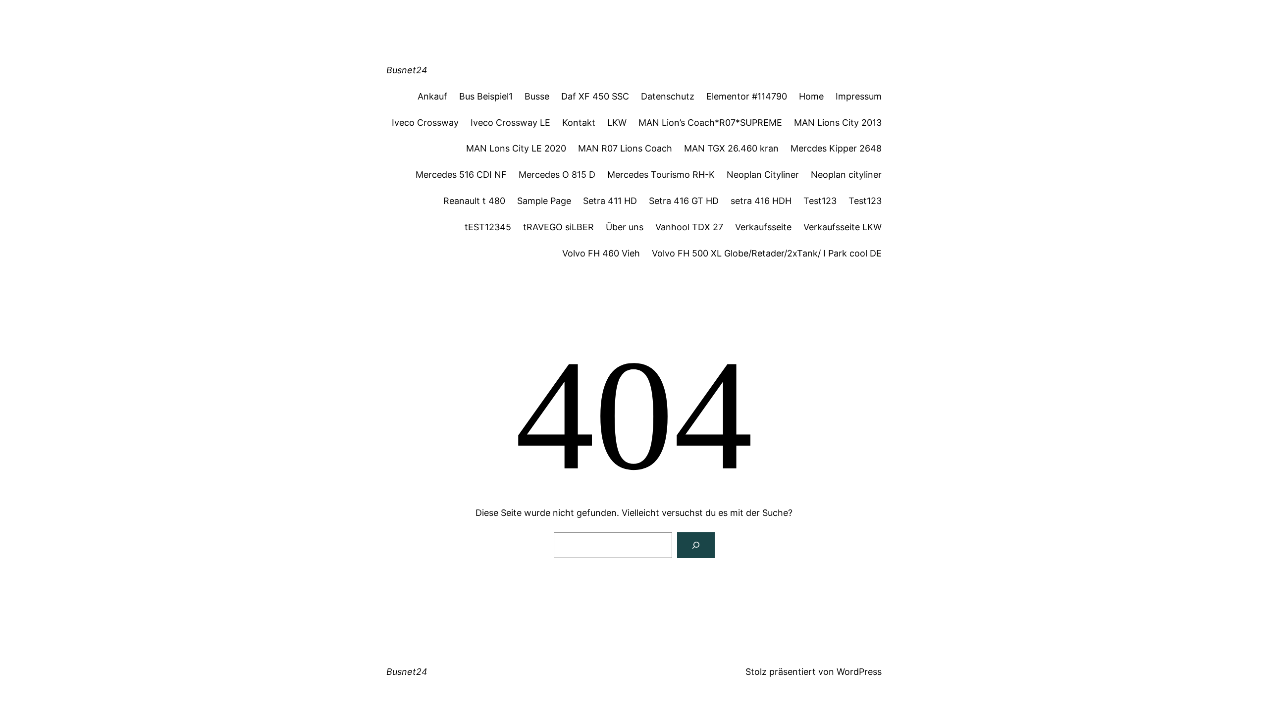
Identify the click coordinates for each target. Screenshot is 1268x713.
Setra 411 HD (610, 201)
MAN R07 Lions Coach (625, 148)
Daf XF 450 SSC (595, 96)
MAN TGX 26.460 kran (731, 148)
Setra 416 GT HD (684, 201)
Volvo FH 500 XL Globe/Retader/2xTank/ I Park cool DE (767, 253)
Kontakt (578, 122)
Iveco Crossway (425, 122)
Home (811, 96)
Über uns (624, 227)
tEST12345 (488, 227)
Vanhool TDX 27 (689, 227)
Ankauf (432, 96)
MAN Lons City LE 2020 (516, 148)
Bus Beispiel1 (486, 96)
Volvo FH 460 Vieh (601, 253)
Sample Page (544, 201)
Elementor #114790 (746, 96)
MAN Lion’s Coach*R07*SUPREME (710, 122)
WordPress (859, 671)
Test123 (820, 201)
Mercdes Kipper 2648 (836, 148)
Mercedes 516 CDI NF (461, 174)
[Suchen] (696, 545)
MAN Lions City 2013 (838, 122)
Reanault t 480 (474, 201)
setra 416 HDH (761, 201)
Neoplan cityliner (846, 174)
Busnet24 (406, 70)
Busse (537, 96)
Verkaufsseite (763, 227)
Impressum (859, 96)
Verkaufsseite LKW (842, 227)
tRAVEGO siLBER (558, 227)
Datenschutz (667, 96)
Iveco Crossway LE (510, 122)
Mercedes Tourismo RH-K (661, 174)
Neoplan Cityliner (763, 174)
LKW (617, 122)
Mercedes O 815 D (557, 174)
